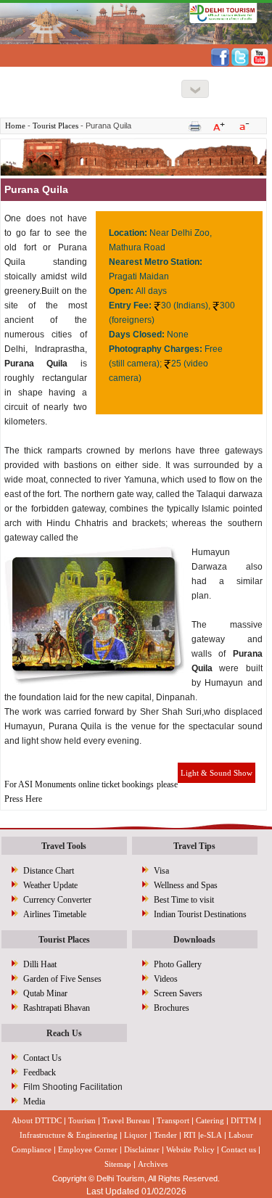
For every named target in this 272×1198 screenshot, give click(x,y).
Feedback (39, 1072)
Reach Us (64, 1033)
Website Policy (190, 1149)
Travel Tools (63, 846)
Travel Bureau (126, 1120)
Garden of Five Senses (62, 979)
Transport (173, 1120)
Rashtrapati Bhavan (56, 1008)
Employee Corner (88, 1149)
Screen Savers (178, 993)
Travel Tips (194, 846)
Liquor (135, 1135)
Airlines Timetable (54, 914)
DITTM (244, 1120)
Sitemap (117, 1164)
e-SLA (211, 1135)
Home (15, 125)
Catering (210, 1120)
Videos (166, 979)
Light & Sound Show (216, 772)
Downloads (194, 940)
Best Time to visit (184, 900)
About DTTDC (37, 1120)
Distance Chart (48, 871)
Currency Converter (57, 900)
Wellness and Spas (186, 885)
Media (34, 1101)
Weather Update (50, 885)
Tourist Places (55, 125)
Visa (161, 871)
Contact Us (42, 1058)
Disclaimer (142, 1149)
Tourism (82, 1120)
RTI (190, 1135)
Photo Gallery (178, 964)
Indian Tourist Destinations (200, 914)
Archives (153, 1164)
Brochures (171, 1008)
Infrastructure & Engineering (69, 1135)
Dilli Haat (40, 964)
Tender (165, 1135)
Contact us (238, 1149)
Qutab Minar (45, 993)
